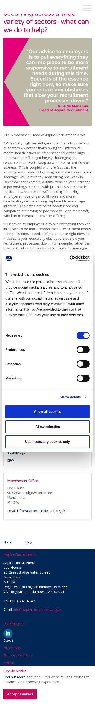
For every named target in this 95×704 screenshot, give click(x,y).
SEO (10, 460)
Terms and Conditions (18, 655)
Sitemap (8, 663)
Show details (70, 397)
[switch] (83, 349)
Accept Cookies (20, 694)
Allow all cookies (47, 411)
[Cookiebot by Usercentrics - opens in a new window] (69, 258)
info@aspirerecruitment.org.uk (41, 510)
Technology (16, 452)
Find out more (14, 677)
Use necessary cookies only (47, 442)
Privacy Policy (12, 648)
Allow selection (47, 427)
